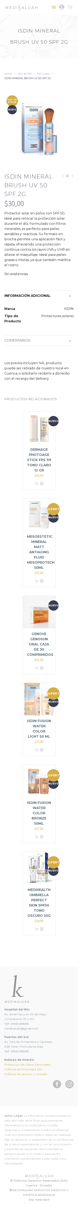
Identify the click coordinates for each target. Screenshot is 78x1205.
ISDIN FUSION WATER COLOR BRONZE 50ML (39, 813)
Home (8, 73)
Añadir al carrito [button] (36, 483)
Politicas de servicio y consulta (25, 1074)
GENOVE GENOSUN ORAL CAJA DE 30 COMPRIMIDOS (40, 644)
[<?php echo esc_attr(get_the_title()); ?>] (41, 483)
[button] (69, 1196)
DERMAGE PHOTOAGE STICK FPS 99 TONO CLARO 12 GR (39, 460)
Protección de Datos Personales (27, 1064)
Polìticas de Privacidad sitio (23, 1069)
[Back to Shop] (67, 176)
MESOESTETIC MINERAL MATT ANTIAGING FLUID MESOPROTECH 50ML (40, 552)
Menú (54, 7)
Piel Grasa (43, 73)
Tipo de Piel (24, 73)
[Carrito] (70, 7)
